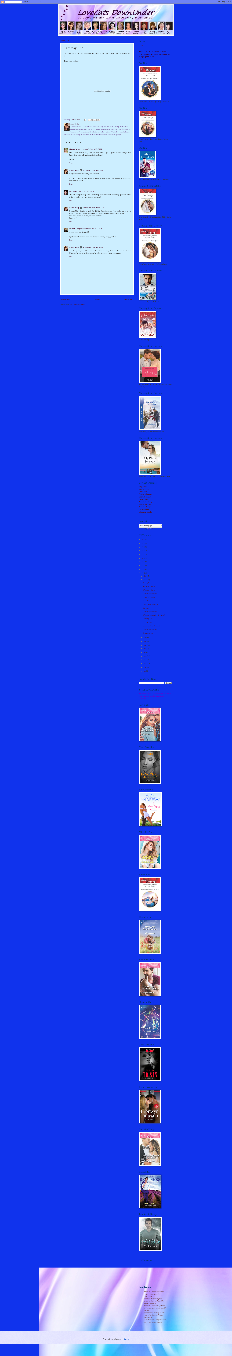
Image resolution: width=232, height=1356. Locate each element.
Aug (145, 645)
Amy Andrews (144, 489)
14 (143, 558)
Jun (145, 652)
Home (98, 299)
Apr (145, 660)
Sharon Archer (74, 149)
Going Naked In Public (151, 604)
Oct (145, 637)
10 (143, 573)
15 (143, 554)
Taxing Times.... (148, 583)
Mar (145, 663)
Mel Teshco (73, 191)
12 (143, 565)
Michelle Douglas (75, 228)
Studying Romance (149, 597)
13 (143, 562)
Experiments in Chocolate (151, 626)
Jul (145, 648)
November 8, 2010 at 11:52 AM (93, 207)
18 (143, 543)
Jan (145, 671)
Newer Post (65, 299)
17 (143, 547)
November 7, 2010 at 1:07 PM (93, 170)
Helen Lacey (143, 499)
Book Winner (147, 622)
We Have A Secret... (149, 586)
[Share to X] (94, 120)
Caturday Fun (147, 619)
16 (143, 550)
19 (143, 539)
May (145, 656)
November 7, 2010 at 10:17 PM (88, 191)
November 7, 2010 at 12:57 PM (91, 149)
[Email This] (89, 120)
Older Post (129, 299)
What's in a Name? (149, 590)
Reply (71, 163)
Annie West (143, 492)
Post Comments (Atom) (78, 304)
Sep (145, 641)
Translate (155, 529)
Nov (145, 580)
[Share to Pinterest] (99, 120)
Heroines (146, 608)
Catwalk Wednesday (150, 593)
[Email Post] (85, 119)
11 (143, 569)
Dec (145, 576)
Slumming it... (148, 633)
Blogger (126, 1339)
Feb (145, 667)
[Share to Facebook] (96, 120)
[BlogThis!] (92, 120)
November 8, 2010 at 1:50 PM (93, 247)
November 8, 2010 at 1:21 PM (92, 228)
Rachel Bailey (74, 170)
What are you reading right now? (154, 615)
